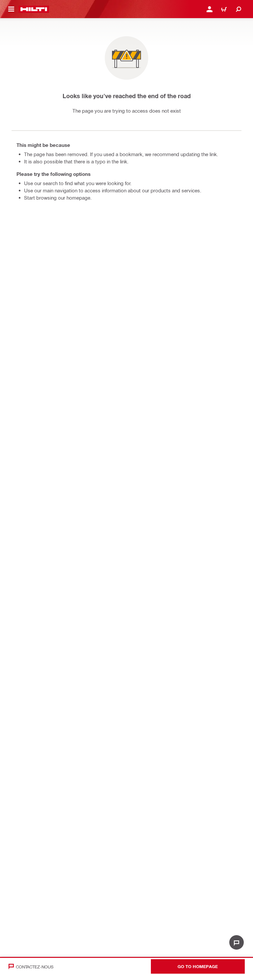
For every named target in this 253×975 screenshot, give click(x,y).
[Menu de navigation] (11, 9)
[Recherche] (238, 9)
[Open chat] (236, 942)
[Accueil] (33, 9)
